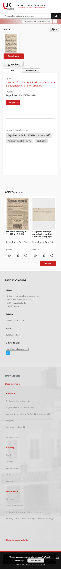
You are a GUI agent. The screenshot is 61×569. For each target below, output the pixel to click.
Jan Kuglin (41, 140)
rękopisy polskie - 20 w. (19, 140)
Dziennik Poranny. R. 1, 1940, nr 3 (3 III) (16, 232)
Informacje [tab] (31, 70)
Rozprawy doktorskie (16, 427)
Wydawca (10, 481)
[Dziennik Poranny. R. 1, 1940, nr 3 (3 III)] (17, 214)
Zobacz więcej (13, 436)
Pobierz (15, 64)
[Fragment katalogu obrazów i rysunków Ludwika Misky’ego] (44, 214)
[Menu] (57, 2)
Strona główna (12, 383)
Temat (9, 474)
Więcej (48, 263)
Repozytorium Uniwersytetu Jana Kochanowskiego (30, 518)
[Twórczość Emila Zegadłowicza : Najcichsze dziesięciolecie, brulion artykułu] (11, 43)
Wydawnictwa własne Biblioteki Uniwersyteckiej (29, 414)
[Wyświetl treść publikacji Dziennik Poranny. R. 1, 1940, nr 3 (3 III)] (17, 255)
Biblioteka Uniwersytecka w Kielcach (23, 512)
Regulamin (11, 499)
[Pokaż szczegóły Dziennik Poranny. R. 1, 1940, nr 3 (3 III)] (25, 255)
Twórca (9, 461)
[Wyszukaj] (56, 16)
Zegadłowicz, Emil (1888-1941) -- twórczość (29, 135)
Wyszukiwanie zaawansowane (37, 21)
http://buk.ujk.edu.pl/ (16, 348)
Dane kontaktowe (14, 505)
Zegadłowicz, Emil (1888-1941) (21, 95)
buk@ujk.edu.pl (13, 334)
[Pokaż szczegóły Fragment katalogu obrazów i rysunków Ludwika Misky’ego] (51, 255)
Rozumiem (36, 560)
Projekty (10, 420)
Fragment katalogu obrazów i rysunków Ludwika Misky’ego (42, 234)
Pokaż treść (13, 56)
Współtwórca (12, 468)
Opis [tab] (12, 70)
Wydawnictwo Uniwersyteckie (20, 407)
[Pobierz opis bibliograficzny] (9, 255)
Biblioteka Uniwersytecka (18, 401)
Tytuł (8, 455)
